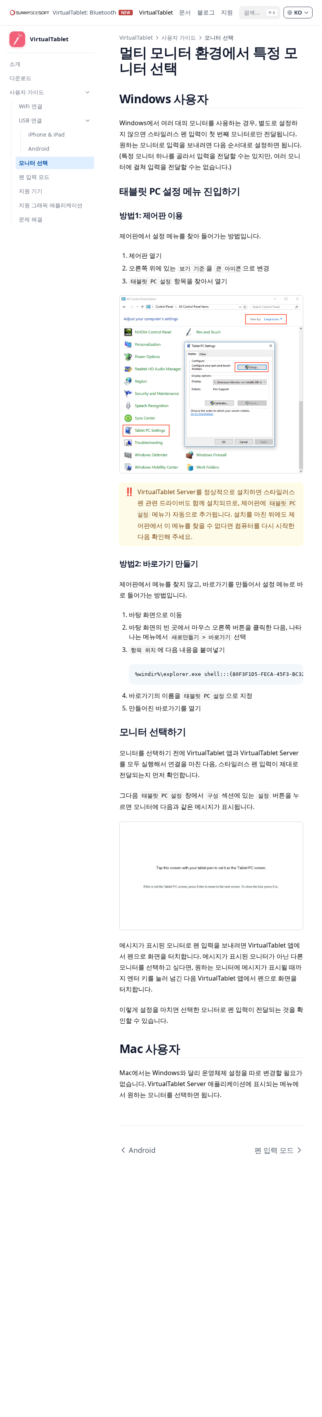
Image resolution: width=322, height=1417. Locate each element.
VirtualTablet (136, 37)
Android (142, 1150)
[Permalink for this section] (217, 99)
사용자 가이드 (178, 37)
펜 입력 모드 (274, 1150)
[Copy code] (293, 674)
